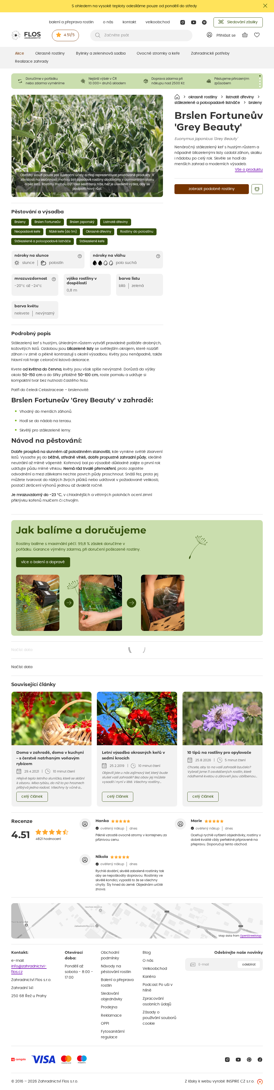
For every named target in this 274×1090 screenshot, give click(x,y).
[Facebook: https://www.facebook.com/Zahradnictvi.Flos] (259, 1059)
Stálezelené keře (91, 241)
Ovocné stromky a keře (158, 53)
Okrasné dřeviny (98, 231)
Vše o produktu (249, 170)
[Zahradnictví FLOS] (26, 35)
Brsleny (20, 222)
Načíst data (78, 650)
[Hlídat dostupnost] (257, 189)
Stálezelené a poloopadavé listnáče (42, 241)
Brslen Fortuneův (48, 222)
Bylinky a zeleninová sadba (100, 53)
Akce (19, 53)
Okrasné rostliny (50, 53)
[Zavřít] (265, 6)
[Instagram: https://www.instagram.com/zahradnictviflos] (182, 22)
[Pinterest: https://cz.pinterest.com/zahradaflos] (249, 1059)
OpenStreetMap (250, 935)
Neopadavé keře (27, 231)
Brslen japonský (82, 222)
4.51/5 (69, 35)
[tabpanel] (42, 81)
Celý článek (32, 796)
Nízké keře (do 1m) (63, 231)
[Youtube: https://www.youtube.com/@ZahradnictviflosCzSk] (193, 22)
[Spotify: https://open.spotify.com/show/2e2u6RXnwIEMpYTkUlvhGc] (204, 22)
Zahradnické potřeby (210, 53)
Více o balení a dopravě (43, 562)
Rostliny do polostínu (136, 231)
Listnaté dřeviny (115, 222)
